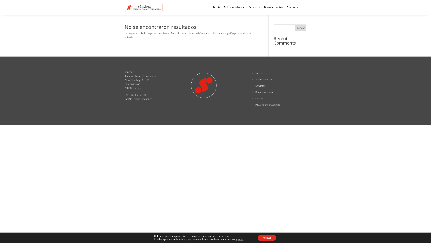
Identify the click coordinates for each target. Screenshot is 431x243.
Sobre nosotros (233, 7)
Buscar (301, 28)
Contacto (292, 7)
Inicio (216, 7)
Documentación (273, 7)
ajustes (239, 239)
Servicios (254, 7)
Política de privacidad (267, 105)
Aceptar (267, 237)
